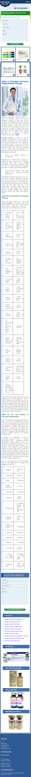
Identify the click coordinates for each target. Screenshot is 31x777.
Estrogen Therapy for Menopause (13, 626)
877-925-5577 (22, 8)
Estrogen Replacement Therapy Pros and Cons (16, 636)
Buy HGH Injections (5, 745)
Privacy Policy (4, 774)
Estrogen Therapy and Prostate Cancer (14, 638)
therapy (9, 203)
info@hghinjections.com (6, 766)
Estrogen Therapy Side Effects (12, 624)
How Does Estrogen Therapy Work (14, 631)
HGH (2, 742)
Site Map (10, 774)
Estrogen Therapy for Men (11, 633)
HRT (17, 134)
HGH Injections (4, 746)
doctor (3, 464)
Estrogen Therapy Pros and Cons (13, 621)
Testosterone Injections (6, 748)
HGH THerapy (4, 743)
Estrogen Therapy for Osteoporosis (13, 619)
